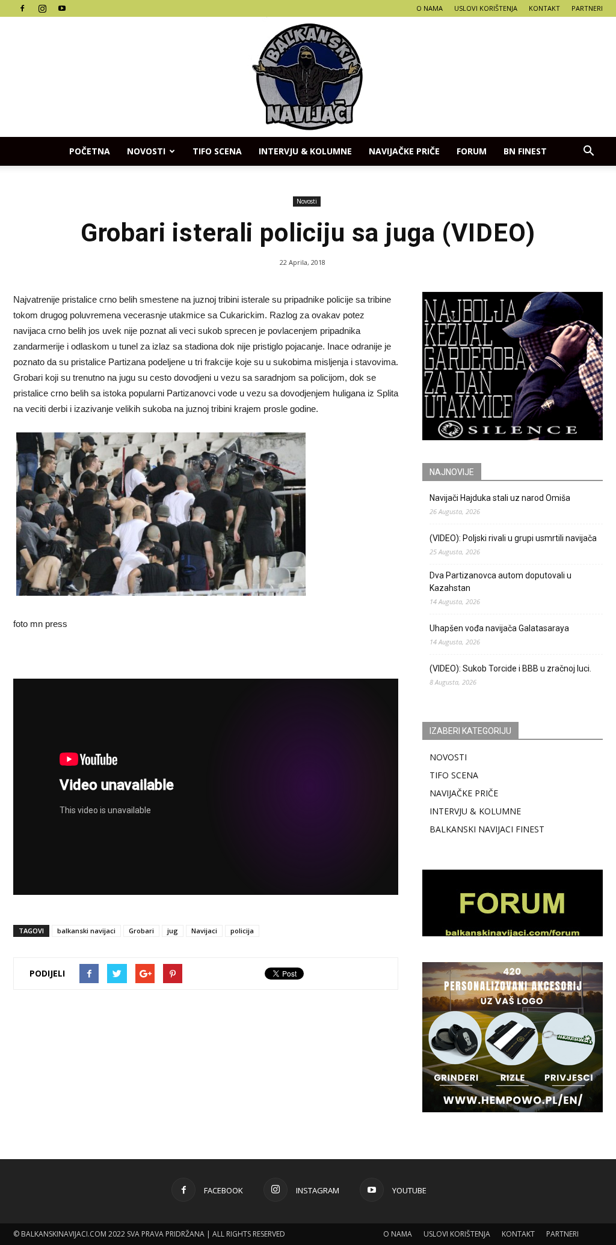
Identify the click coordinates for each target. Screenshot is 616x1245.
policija (242, 930)
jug (172, 930)
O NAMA (429, 8)
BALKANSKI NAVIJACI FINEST (487, 829)
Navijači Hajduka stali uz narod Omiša (500, 498)
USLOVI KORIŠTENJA (485, 8)
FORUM (472, 151)
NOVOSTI (448, 757)
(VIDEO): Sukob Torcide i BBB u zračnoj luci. (510, 668)
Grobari (141, 930)
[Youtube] (62, 8)
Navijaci (204, 930)
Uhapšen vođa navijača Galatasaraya (499, 628)
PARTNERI (587, 8)
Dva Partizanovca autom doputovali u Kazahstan (500, 582)
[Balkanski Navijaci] (308, 77)
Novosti (146, 151)
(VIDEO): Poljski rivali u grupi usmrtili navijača (513, 538)
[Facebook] (22, 8)
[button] (588, 151)
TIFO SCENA (217, 151)
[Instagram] (42, 8)
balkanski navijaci (86, 930)
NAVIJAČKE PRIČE (404, 151)
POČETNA (89, 151)
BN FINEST (525, 151)
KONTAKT (544, 8)
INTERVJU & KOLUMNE (305, 151)
